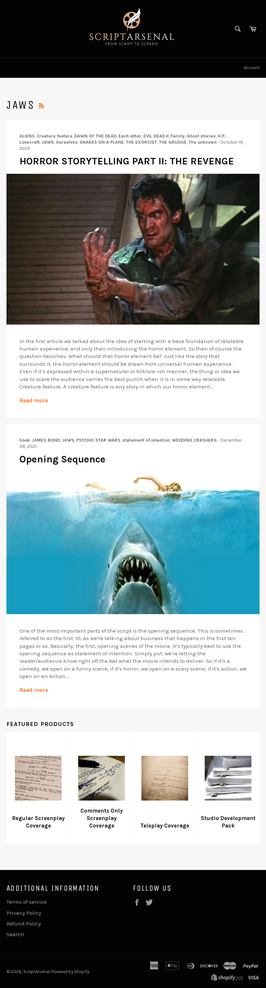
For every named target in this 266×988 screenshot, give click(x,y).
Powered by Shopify (70, 971)
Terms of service (26, 902)
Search (15, 934)
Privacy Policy (23, 913)
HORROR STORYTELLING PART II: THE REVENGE (126, 161)
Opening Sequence (62, 459)
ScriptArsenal (36, 971)
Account (252, 67)
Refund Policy (23, 923)
